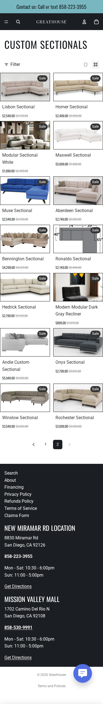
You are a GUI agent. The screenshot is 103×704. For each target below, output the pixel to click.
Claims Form (16, 515)
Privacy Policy (18, 494)
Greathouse (57, 675)
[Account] (84, 22)
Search (11, 473)
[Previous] (33, 444)
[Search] (18, 22)
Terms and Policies (52, 686)
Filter (15, 64)
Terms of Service (20, 508)
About (10, 480)
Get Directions (18, 586)
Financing (14, 487)
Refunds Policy (19, 501)
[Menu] (6, 21)
